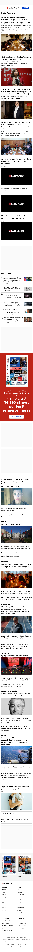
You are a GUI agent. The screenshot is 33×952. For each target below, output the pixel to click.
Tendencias (5, 562)
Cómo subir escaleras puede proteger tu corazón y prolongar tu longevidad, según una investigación (16, 592)
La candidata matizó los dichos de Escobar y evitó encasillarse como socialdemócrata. (14, 97)
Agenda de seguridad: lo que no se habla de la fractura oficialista (15, 516)
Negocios (4, 522)
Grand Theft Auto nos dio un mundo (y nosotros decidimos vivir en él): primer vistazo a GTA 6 (15, 679)
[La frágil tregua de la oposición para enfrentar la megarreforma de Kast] (16, 42)
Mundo (3, 735)
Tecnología (5, 653)
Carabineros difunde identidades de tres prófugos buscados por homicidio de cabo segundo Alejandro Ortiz (13, 320)
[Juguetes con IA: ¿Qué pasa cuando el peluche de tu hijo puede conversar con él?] (16, 801)
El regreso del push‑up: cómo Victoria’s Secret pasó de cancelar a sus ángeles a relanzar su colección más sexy (16, 567)
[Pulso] (25, 875)
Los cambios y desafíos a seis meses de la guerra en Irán (15, 768)
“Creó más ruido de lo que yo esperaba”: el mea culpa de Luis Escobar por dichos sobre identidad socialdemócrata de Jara (16, 92)
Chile (3, 477)
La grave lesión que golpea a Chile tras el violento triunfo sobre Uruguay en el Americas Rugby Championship (16, 638)
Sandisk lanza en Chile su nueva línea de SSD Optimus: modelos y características (14, 685)
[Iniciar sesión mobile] (31, 8)
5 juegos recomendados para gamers (14, 656)
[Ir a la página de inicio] (13, 8)
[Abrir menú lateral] (2, 7)
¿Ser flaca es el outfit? (7, 813)
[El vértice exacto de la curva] (16, 534)
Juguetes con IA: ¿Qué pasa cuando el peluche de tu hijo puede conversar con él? (15, 789)
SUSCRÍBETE (16, 417)
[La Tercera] (9, 875)
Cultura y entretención (9, 691)
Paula (3, 784)
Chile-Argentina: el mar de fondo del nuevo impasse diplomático (14, 509)
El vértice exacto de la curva (11, 524)
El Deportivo (5, 604)
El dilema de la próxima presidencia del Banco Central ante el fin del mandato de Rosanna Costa (16, 547)
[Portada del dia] (17, 386)
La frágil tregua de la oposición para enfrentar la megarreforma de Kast (14, 18)
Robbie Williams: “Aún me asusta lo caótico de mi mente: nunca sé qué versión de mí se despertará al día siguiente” (16, 720)
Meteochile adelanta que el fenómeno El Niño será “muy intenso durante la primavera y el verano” (13, 304)
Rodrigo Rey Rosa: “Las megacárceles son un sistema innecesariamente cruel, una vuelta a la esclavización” (15, 728)
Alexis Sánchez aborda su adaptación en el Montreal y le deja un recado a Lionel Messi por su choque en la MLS (12, 311)
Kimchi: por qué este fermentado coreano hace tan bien (15, 820)
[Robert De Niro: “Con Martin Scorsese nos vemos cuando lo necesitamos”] (28, 289)
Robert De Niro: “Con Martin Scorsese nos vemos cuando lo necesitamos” (11, 288)
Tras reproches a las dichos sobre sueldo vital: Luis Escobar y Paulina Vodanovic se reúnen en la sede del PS (16, 57)
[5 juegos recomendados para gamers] (16, 666)
